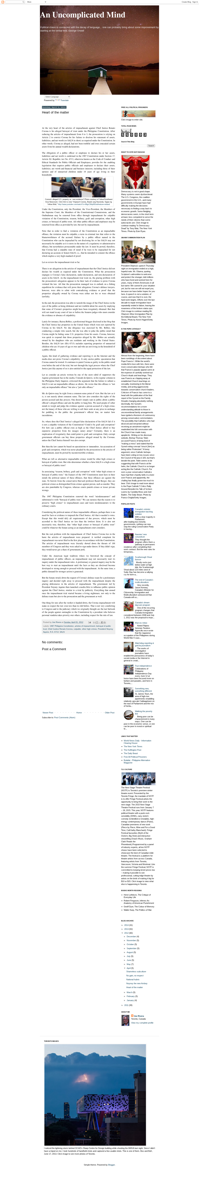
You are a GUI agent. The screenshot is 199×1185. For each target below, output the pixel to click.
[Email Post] (89, 622)
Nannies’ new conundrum (141, 535)
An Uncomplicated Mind (82, 14)
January (130, 1000)
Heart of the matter (134, 987)
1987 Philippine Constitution (62, 626)
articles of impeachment (85, 626)
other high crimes (89, 629)
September (132, 948)
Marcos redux (141, 623)
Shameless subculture (136, 971)
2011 (126, 1005)
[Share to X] (99, 622)
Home (79, 712)
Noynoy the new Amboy (136, 983)
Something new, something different (143, 689)
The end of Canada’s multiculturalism (144, 581)
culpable (77, 629)
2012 (126, 933)
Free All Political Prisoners (135, 757)
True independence (143, 666)
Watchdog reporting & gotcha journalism (144, 644)
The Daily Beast (131, 753)
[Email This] (94, 622)
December (132, 936)
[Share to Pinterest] (104, 622)
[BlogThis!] (97, 622)
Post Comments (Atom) (64, 717)
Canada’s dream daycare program (142, 603)
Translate (65, 100)
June (129, 960)
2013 (126, 929)
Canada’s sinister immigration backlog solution (144, 511)
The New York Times (133, 746)
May (129, 964)
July (129, 956)
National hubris (132, 979)
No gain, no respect (134, 975)
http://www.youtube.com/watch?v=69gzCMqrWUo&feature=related (84, 204)
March (130, 992)
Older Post (109, 712)
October (130, 944)
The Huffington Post (132, 750)
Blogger (111, 1165)
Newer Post (48, 712)
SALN (62, 632)
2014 (126, 925)
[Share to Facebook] (102, 622)
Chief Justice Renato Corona (60, 629)
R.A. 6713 (54, 632)
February (131, 996)
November (132, 940)
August (130, 952)
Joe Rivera (139, 1016)
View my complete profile (142, 1023)
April (129, 968)
